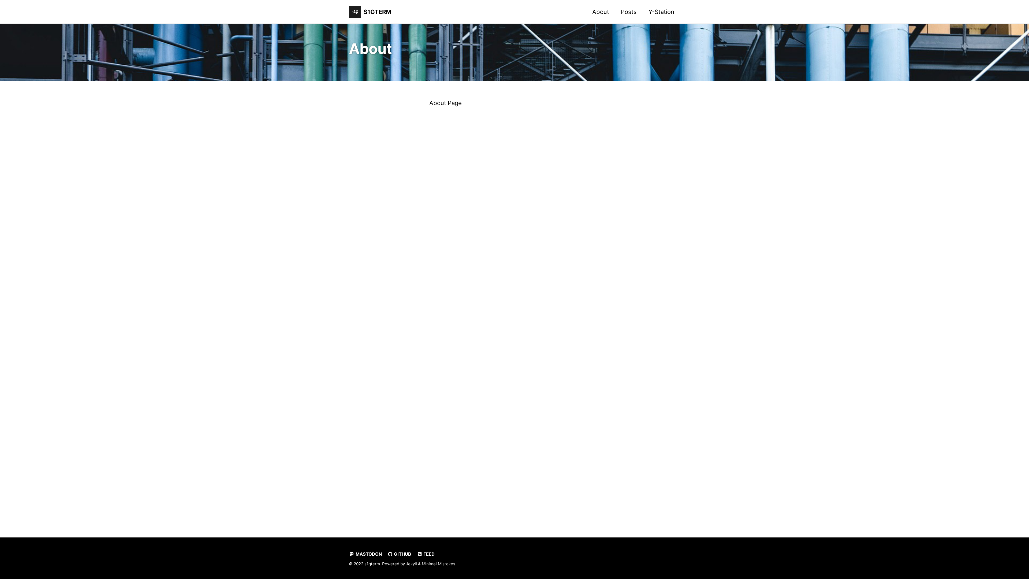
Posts (629, 11)
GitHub (402, 554)
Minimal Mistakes (438, 563)
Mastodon (368, 554)
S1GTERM (377, 11)
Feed (428, 554)
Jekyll (411, 563)
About (600, 11)
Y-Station (661, 11)
